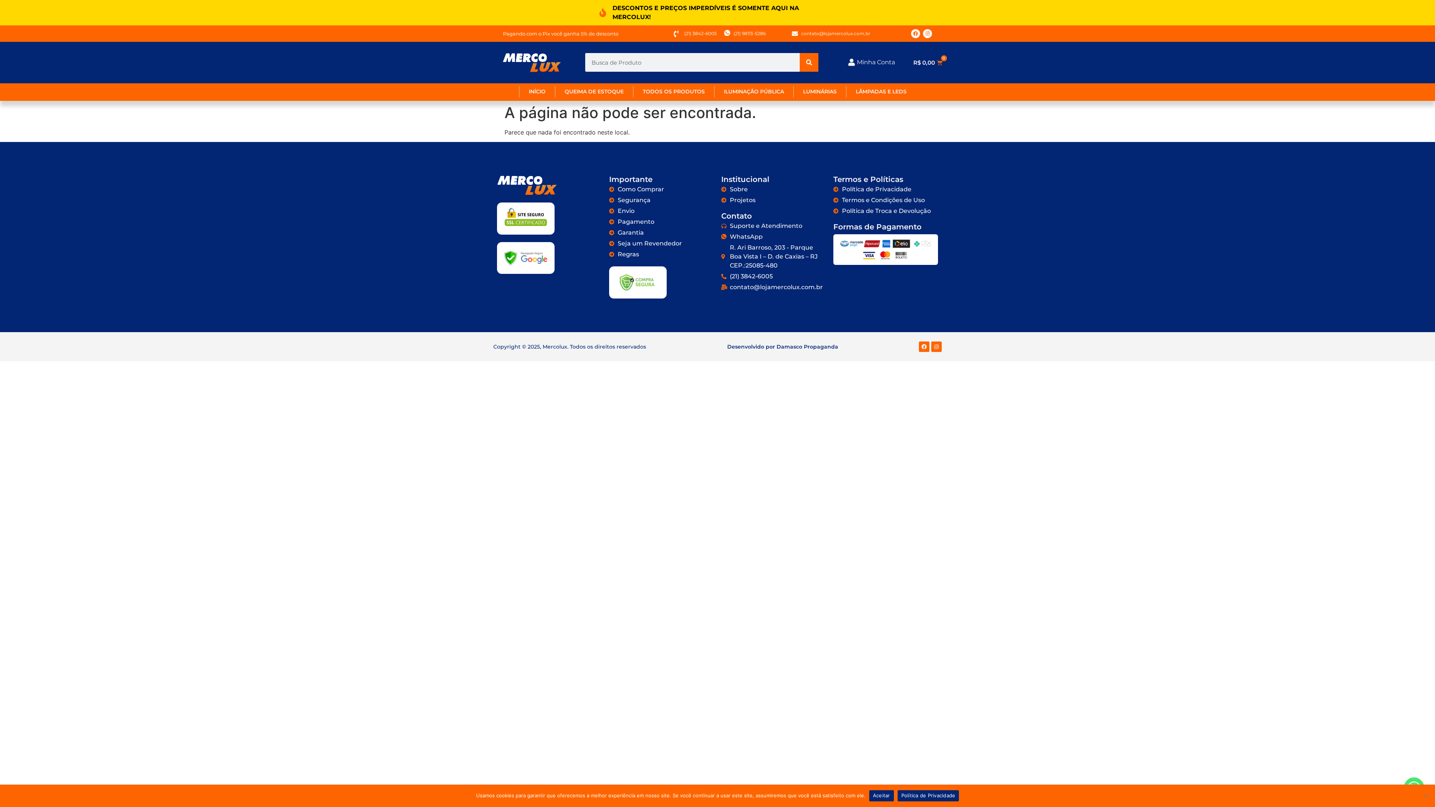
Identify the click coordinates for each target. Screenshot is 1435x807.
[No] (1425, 796)
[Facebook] (915, 33)
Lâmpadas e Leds (881, 91)
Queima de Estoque (594, 91)
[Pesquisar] (809, 62)
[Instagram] (927, 33)
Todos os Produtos (674, 91)
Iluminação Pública (754, 91)
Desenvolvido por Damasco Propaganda (782, 346)
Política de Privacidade (928, 795)
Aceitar (881, 795)
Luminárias (820, 91)
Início (537, 91)
